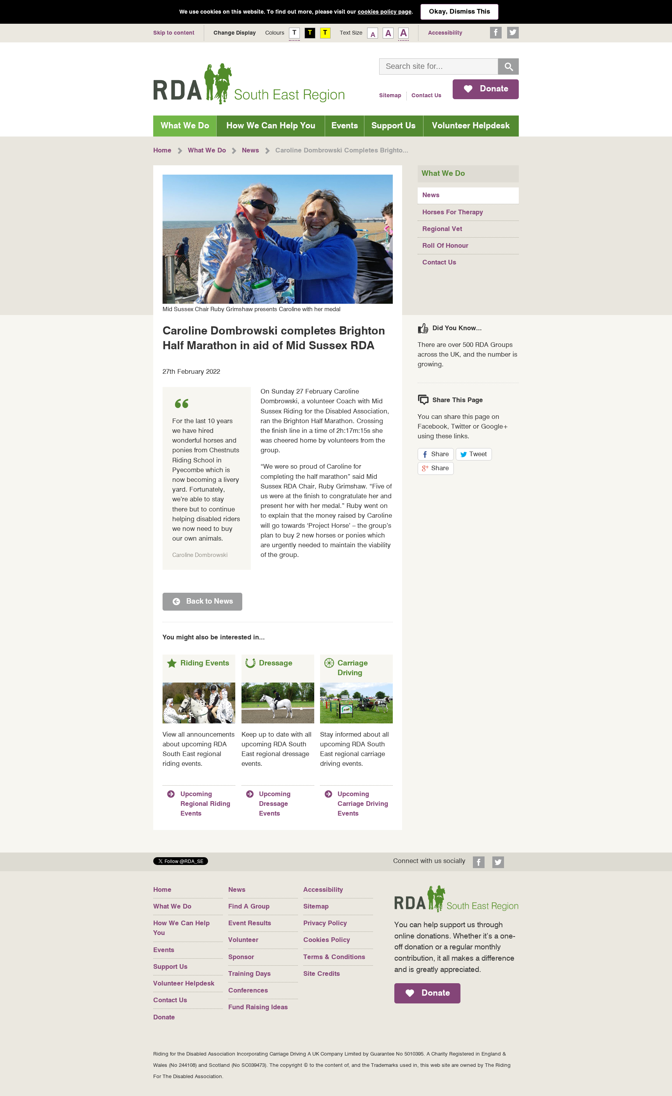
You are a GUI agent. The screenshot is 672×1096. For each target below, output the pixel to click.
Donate (164, 1017)
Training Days (249, 974)
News (430, 195)
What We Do (185, 126)
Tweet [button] (480, 455)
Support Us (393, 126)
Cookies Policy (326, 940)
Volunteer (243, 940)
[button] (180, 863)
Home (162, 890)
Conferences (248, 990)
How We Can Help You (270, 126)
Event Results (249, 923)
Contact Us (426, 95)
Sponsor (241, 957)
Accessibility (323, 890)
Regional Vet (442, 229)
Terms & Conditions (334, 957)
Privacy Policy (325, 923)
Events (344, 126)
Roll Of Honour (445, 246)
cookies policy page (384, 12)
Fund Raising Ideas (258, 1007)
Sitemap (390, 95)
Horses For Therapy (452, 212)
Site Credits (321, 974)
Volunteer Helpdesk (471, 126)
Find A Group (249, 906)
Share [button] (442, 455)
